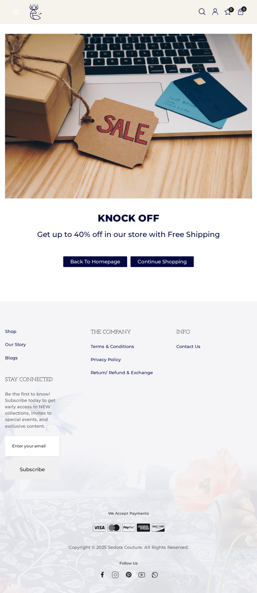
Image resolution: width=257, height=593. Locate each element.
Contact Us (188, 346)
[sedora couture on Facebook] (102, 574)
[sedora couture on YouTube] (141, 575)
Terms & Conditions (112, 346)
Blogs (11, 357)
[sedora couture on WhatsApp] (154, 574)
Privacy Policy (106, 359)
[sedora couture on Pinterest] (128, 574)
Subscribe (32, 470)
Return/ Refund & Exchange (122, 372)
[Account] (215, 11)
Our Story (15, 344)
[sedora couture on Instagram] (115, 575)
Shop (10, 331)
